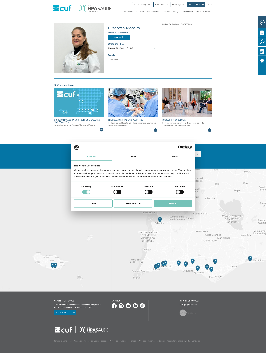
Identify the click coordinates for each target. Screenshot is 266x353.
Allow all (173, 203)
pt (209, 4)
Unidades (140, 11)
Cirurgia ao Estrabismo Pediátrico (125, 120)
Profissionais (187, 11)
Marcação (119, 37)
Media (198, 11)
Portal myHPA (178, 4)
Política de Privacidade (119, 341)
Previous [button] (258, 76)
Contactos (207, 11)
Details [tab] (133, 157)
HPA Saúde (129, 11)
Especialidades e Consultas (158, 11)
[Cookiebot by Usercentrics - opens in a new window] (180, 147)
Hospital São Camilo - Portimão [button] (121, 48)
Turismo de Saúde (196, 4)
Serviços (176, 11)
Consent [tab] (91, 157)
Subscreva (61, 312)
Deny (93, 203)
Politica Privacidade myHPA (178, 341)
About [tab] (175, 157)
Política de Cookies (138, 341)
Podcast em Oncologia (174, 120)
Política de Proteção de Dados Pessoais (91, 341)
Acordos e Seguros (142, 4)
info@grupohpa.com (188, 304)
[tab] (133, 49)
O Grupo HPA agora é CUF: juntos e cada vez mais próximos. (77, 121)
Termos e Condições (63, 341)
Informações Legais (156, 341)
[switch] (117, 192)
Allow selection (133, 203)
